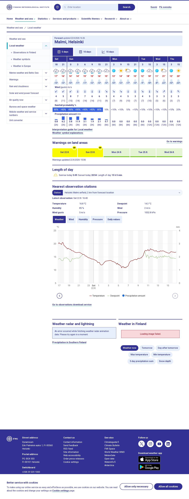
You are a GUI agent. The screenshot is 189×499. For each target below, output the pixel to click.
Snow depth (165, 361)
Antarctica (109, 465)
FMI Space (109, 448)
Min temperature (161, 354)
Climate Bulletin (112, 445)
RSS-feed (68, 448)
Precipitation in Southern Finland (69, 342)
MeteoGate (109, 455)
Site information (71, 452)
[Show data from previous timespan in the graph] (59, 296)
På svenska (165, 7)
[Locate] (57, 7)
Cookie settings (71, 462)
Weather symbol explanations (67, 133)
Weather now (129, 348)
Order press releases (73, 458)
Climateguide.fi (111, 442)
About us (124, 18)
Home (10, 18)
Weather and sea (24, 18)
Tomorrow (147, 348)
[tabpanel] (117, 91)
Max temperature (139, 354)
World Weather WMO (114, 452)
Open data (109, 458)
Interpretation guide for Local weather (72, 129)
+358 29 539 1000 (31, 472)
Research (110, 18)
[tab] (63, 52)
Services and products (64, 18)
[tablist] (117, 51)
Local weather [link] (34, 27)
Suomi (154, 7)
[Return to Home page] (28, 7)
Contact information (72, 442)
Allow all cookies (168, 486)
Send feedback (70, 445)
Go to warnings (174, 141)
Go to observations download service (72, 304)
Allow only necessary (136, 486)
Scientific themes (90, 18)
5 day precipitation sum (141, 361)
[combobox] (91, 7)
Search (126, 7)
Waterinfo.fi (110, 462)
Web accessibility (72, 455)
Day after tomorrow (168, 348)
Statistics (43, 18)
